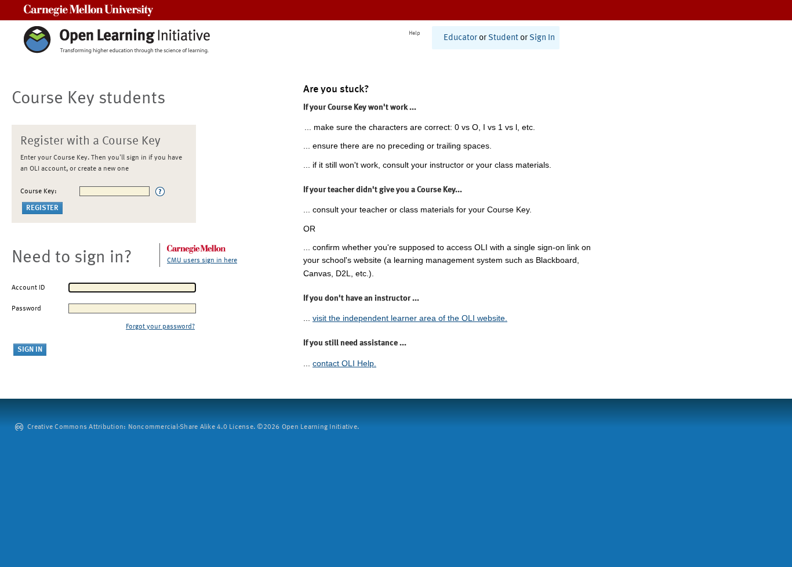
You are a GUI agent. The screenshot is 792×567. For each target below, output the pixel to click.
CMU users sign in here (202, 260)
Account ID (28, 287)
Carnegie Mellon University (88, 10)
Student (503, 38)
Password (26, 308)
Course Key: (38, 191)
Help (414, 33)
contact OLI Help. (344, 363)
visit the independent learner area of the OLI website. (410, 318)
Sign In (542, 38)
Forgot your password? (160, 326)
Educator (460, 38)
